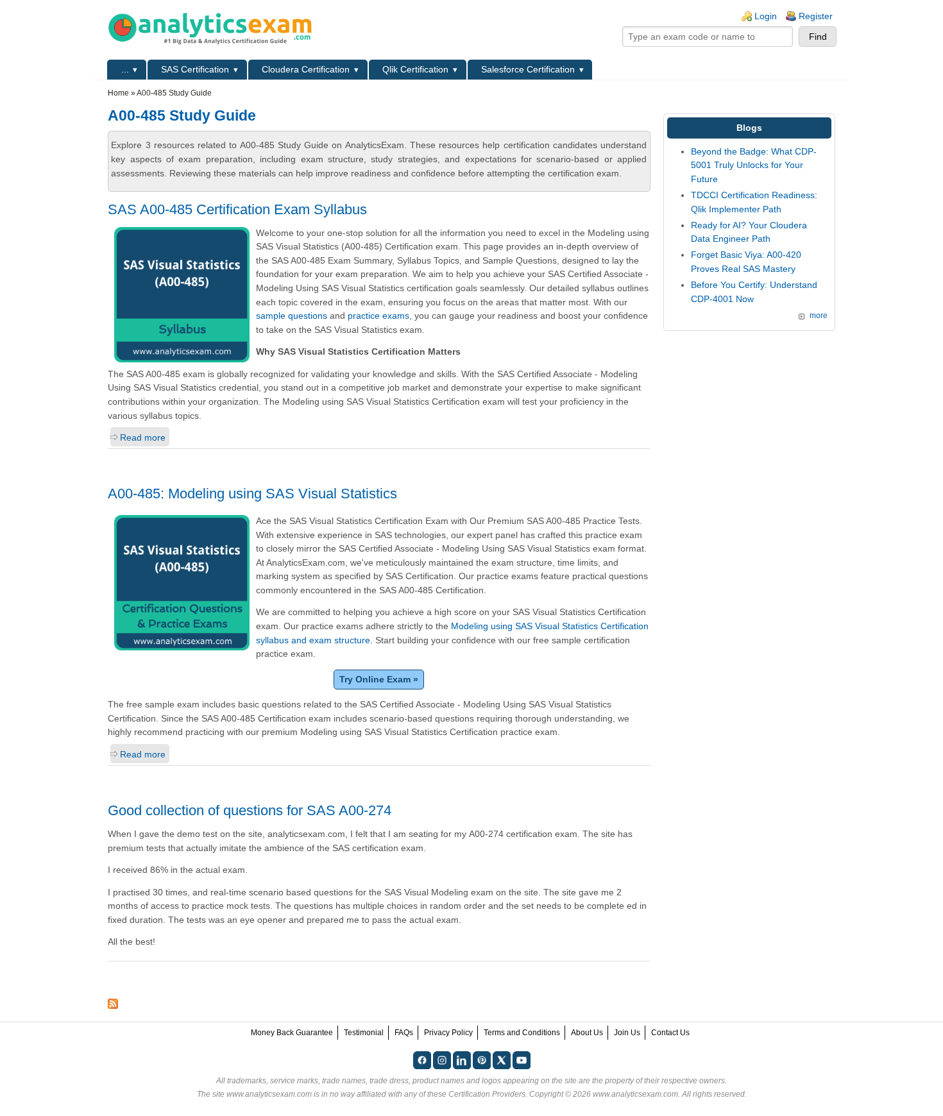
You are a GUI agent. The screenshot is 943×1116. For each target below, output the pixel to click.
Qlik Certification (415, 69)
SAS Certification (195, 69)
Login (765, 16)
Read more (143, 437)
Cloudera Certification (306, 69)
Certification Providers (486, 1094)
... (125, 69)
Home (118, 93)
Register (816, 16)
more (819, 315)
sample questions (291, 315)
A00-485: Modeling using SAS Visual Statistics (252, 494)
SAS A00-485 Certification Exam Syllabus (237, 209)
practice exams (378, 315)
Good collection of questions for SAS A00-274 (249, 810)
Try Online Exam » (378, 679)
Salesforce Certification (528, 69)
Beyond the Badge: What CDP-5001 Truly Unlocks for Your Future (754, 165)
